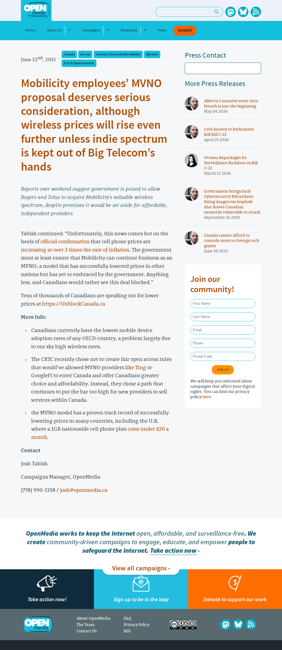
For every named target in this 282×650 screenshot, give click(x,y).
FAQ (127, 618)
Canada (69, 54)
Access (85, 54)
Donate (185, 30)
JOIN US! (222, 369)
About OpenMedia (93, 618)
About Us (54, 30)
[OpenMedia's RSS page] (256, 12)
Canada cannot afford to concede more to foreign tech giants (231, 240)
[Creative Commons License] (183, 624)
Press (162, 30)
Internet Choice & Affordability (118, 54)
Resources (129, 30)
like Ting (135, 367)
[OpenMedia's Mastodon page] (230, 12)
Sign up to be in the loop (141, 599)
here (206, 396)
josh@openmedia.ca (83, 489)
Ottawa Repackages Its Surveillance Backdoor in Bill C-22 (230, 163)
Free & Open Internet (79, 63)
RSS (127, 630)
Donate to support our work (235, 599)
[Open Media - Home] (36, 10)
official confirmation (65, 241)
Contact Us (87, 630)
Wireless (152, 54)
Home (30, 30)
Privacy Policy (137, 624)
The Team (86, 624)
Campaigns (91, 30)
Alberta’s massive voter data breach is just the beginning (231, 103)
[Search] (216, 12)
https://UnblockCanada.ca (73, 303)
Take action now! (47, 599)
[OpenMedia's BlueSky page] (243, 12)
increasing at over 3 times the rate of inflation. (76, 249)
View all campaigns (139, 568)
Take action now (173, 550)
